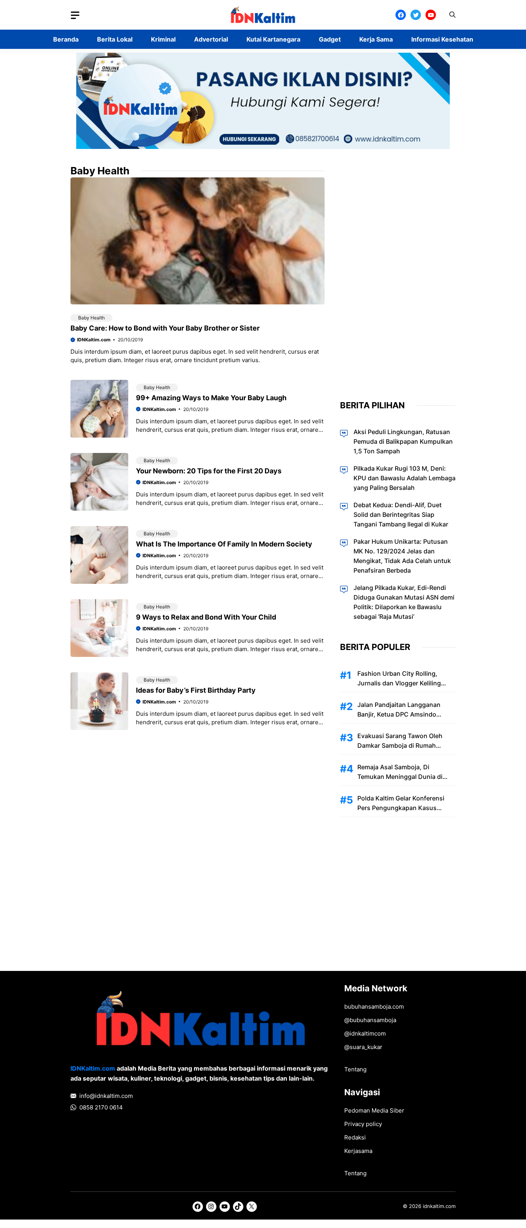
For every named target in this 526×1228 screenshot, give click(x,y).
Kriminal (163, 39)
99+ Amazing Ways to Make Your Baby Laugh (211, 398)
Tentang (355, 1069)
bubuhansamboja (373, 1020)
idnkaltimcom (368, 1033)
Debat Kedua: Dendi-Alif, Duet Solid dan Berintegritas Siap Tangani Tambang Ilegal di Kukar (400, 514)
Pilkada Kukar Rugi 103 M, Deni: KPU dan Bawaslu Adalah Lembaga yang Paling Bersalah (404, 477)
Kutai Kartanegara (273, 39)
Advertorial (211, 39)
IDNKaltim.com (94, 340)
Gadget (330, 39)
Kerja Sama (376, 39)
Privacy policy (363, 1124)
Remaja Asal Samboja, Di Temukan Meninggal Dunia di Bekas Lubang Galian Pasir (399, 776)
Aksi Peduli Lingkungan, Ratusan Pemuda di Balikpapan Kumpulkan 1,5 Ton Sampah (403, 441)
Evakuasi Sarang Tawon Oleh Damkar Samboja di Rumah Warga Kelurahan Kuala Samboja (404, 745)
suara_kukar (366, 1047)
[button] (452, 15)
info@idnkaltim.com (106, 1095)
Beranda (66, 39)
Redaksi (355, 1137)
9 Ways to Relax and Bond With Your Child (206, 617)
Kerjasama (358, 1150)
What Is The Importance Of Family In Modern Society (224, 544)
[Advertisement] (398, 279)
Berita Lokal (114, 39)
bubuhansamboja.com (374, 1006)
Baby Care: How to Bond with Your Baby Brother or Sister (165, 328)
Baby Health (91, 318)
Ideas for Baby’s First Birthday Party (196, 690)
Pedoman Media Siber (374, 1110)
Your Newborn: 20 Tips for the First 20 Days (208, 471)
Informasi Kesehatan (442, 39)
